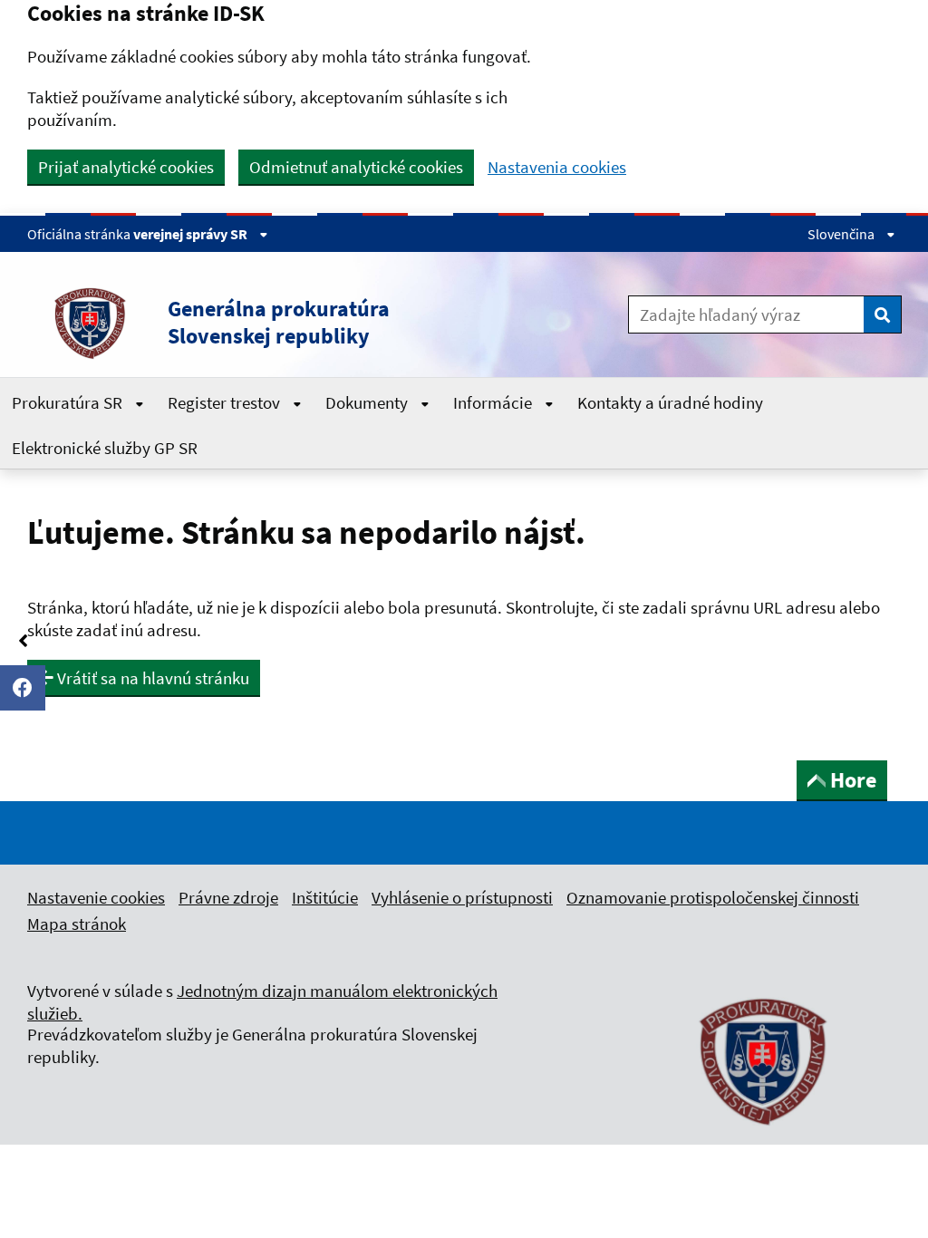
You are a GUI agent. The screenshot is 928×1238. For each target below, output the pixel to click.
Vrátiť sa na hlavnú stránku (151, 678)
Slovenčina (842, 234)
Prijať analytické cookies (126, 167)
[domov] (764, 1136)
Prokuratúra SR (69, 402)
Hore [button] (853, 780)
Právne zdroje (228, 897)
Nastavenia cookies (557, 167)
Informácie (494, 402)
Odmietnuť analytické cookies (356, 167)
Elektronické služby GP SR (105, 448)
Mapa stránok (76, 923)
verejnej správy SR (191, 234)
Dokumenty (368, 402)
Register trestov (226, 402)
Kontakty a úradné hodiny (670, 402)
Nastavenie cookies (96, 897)
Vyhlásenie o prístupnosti (462, 897)
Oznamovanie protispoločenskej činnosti (712, 897)
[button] (282, 322)
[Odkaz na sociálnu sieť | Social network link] (22, 688)
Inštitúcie (325, 897)
